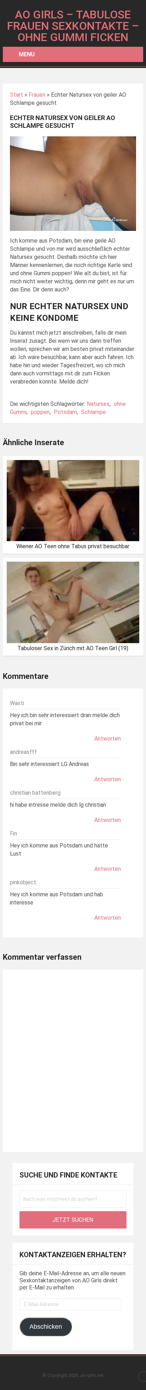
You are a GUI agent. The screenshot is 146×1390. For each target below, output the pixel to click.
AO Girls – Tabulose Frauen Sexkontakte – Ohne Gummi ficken (73, 26)
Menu (27, 54)
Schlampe (93, 412)
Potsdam (65, 412)
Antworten (107, 738)
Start (16, 94)
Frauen (37, 94)
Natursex (98, 404)
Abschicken (45, 1326)
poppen (40, 412)
